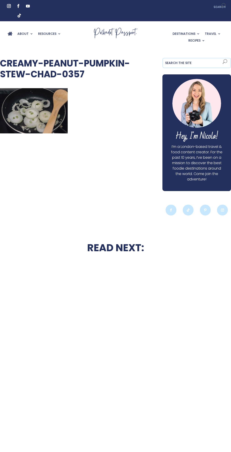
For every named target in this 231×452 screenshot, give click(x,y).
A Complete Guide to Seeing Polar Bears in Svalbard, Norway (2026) (50, 396)
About (23, 34)
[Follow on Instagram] (9, 6)
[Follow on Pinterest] (205, 210)
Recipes (194, 41)
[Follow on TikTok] (19, 15)
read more (50, 324)
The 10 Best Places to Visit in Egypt (115, 272)
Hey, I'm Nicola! (197, 136)
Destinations (184, 34)
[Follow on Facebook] (18, 6)
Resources (47, 34)
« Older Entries (36, 429)
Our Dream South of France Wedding (50, 311)
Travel (210, 34)
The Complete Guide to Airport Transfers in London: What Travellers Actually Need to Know (180, 319)
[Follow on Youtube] (28, 6)
